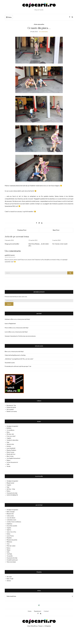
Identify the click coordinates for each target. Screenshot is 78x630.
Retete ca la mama (12, 411)
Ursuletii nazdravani (12, 560)
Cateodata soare (11, 520)
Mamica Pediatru (11, 450)
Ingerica (9, 530)
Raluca (8, 460)
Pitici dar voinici (11, 546)
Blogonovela (10, 513)
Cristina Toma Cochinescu (14, 522)
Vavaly (8, 466)
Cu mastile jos (10, 430)
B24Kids (9, 428)
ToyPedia (9, 554)
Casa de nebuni (11, 518)
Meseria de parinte (12, 540)
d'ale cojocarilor (39, 24)
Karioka (9, 446)
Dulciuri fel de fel (11, 407)
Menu (9, 17)
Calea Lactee (10, 516)
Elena (8, 432)
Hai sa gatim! (10, 409)
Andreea (7, 319)
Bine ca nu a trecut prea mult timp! (20, 319)
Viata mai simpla (11, 562)
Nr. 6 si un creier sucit (59, 244)
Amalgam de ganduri (12, 426)
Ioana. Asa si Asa (11, 532)
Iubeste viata (10, 444)
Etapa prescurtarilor (12, 244)
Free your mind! (11, 436)
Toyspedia (10, 556)
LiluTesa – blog (11, 489)
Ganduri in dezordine (12, 440)
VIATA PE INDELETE (12, 495)
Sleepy (8, 550)
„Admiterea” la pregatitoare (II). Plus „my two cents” (19, 359)
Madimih (9, 538)
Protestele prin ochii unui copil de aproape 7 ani (18, 366)
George (7, 336)
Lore (6, 332)
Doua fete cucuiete (12, 526)
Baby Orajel (10, 578)
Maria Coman (10, 452)
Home (29, 611)
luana (6, 323)
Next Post (56, 230)
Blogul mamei (10, 483)
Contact (46, 611)
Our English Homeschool (13, 458)
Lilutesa (9, 580)
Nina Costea (10, 456)
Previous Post (22, 230)
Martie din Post (11, 454)
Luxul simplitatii (11, 448)
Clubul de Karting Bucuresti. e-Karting (15, 355)
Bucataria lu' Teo (11, 405)
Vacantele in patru (10, 362)
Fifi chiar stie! (10, 434)
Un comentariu (43, 31)
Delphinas (9, 524)
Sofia (8, 464)
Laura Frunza (10, 536)
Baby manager (11, 511)
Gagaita (9, 438)
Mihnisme (9, 542)
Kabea (8, 534)
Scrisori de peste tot (12, 462)
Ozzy (8, 544)
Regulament (12, 323)
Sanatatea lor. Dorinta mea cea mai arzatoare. (23, 336)
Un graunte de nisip (12, 493)
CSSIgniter (47, 626)
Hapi (8, 442)
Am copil (9, 576)
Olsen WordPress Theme (34, 626)
